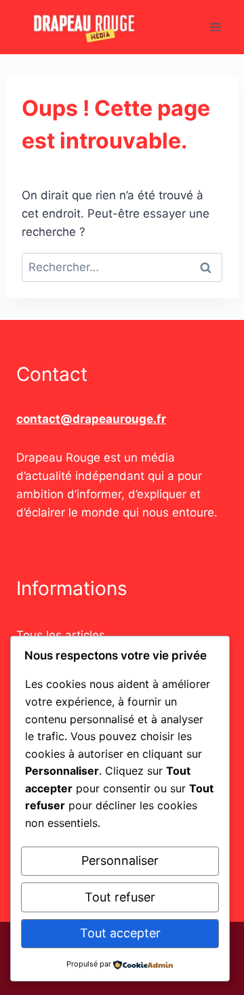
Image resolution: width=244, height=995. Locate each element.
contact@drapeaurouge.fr (91, 419)
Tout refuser (120, 897)
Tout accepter (120, 933)
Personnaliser (120, 860)
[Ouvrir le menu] (215, 26)
